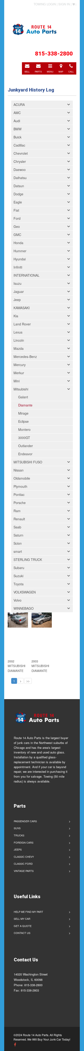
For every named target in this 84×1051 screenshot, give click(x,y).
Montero (24, 429)
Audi (17, 120)
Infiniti (18, 267)
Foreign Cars (23, 842)
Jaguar (19, 291)
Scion (18, 543)
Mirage (23, 413)
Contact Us (22, 933)
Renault (19, 519)
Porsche (20, 502)
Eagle (18, 202)
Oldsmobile (22, 478)
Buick (17, 137)
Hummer (20, 251)
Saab (17, 527)
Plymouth (20, 486)
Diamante (25, 405)
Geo (17, 226)
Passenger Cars (25, 821)
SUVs (17, 828)
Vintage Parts (24, 871)
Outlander (25, 445)
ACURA (19, 104)
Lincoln (19, 340)
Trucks (19, 835)
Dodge (18, 194)
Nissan (19, 470)
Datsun (19, 185)
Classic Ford (23, 863)
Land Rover (22, 324)
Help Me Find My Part (28, 911)
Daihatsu (20, 177)
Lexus (18, 332)
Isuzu (17, 283)
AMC (17, 112)
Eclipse (23, 421)
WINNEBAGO (24, 608)
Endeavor (25, 454)
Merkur (19, 372)
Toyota (19, 584)
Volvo (17, 600)
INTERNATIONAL (26, 275)
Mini (17, 381)
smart (18, 551)
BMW (17, 129)
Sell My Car (22, 918)
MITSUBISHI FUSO (28, 462)
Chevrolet (21, 153)
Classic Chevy (24, 856)
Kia (16, 316)
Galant (23, 397)
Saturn (18, 535)
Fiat (16, 210)
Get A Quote (23, 926)
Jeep (17, 299)
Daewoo (20, 169)
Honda (18, 242)
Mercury (20, 364)
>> (28, 681)
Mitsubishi (21, 389)
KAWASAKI (22, 307)
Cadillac (19, 145)
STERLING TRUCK (28, 559)
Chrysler (20, 161)
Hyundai (20, 259)
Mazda (19, 348)
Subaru (19, 567)
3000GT (24, 437)
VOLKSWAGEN (25, 592)
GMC (17, 234)
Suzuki (18, 575)
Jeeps (18, 849)
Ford (17, 218)
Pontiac (19, 494)
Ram (17, 510)
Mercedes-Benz (25, 356)
